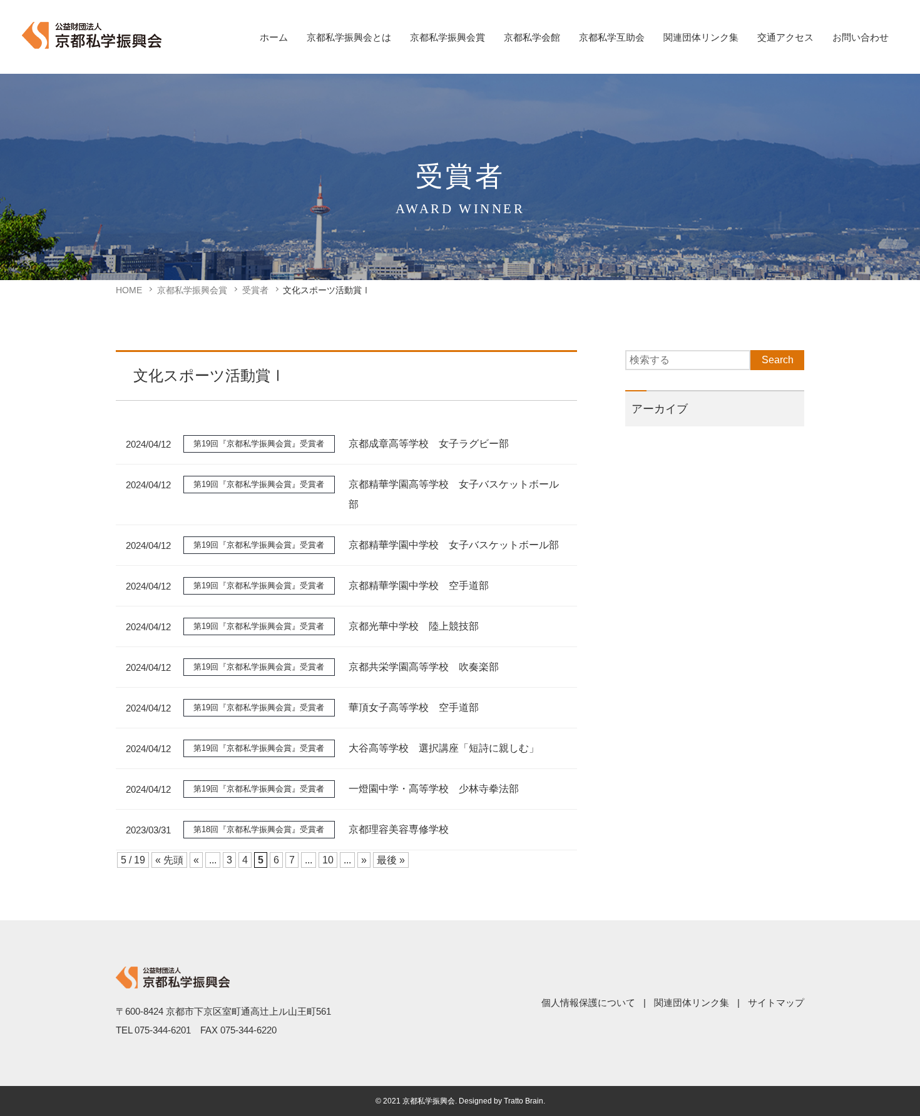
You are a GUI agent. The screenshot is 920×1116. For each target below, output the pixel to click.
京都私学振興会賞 (447, 37)
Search (778, 359)
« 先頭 (169, 860)
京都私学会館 (532, 37)
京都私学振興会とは (349, 37)
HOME (129, 290)
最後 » (391, 860)
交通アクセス (785, 37)
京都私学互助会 (612, 37)
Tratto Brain (523, 1101)
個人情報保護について (588, 1002)
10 (328, 860)
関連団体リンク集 (701, 37)
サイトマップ (776, 1002)
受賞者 (255, 290)
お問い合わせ (860, 37)
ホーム (274, 37)
